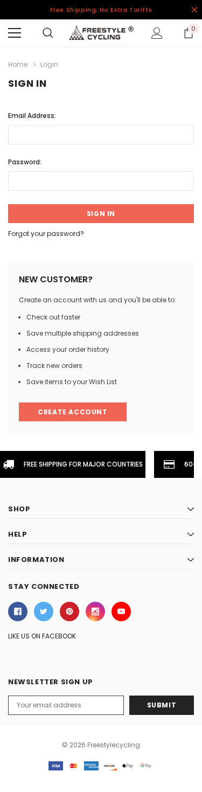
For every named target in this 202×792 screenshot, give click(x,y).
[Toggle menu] (14, 32)
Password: (24, 161)
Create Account (72, 411)
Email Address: (32, 115)
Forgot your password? (46, 233)
